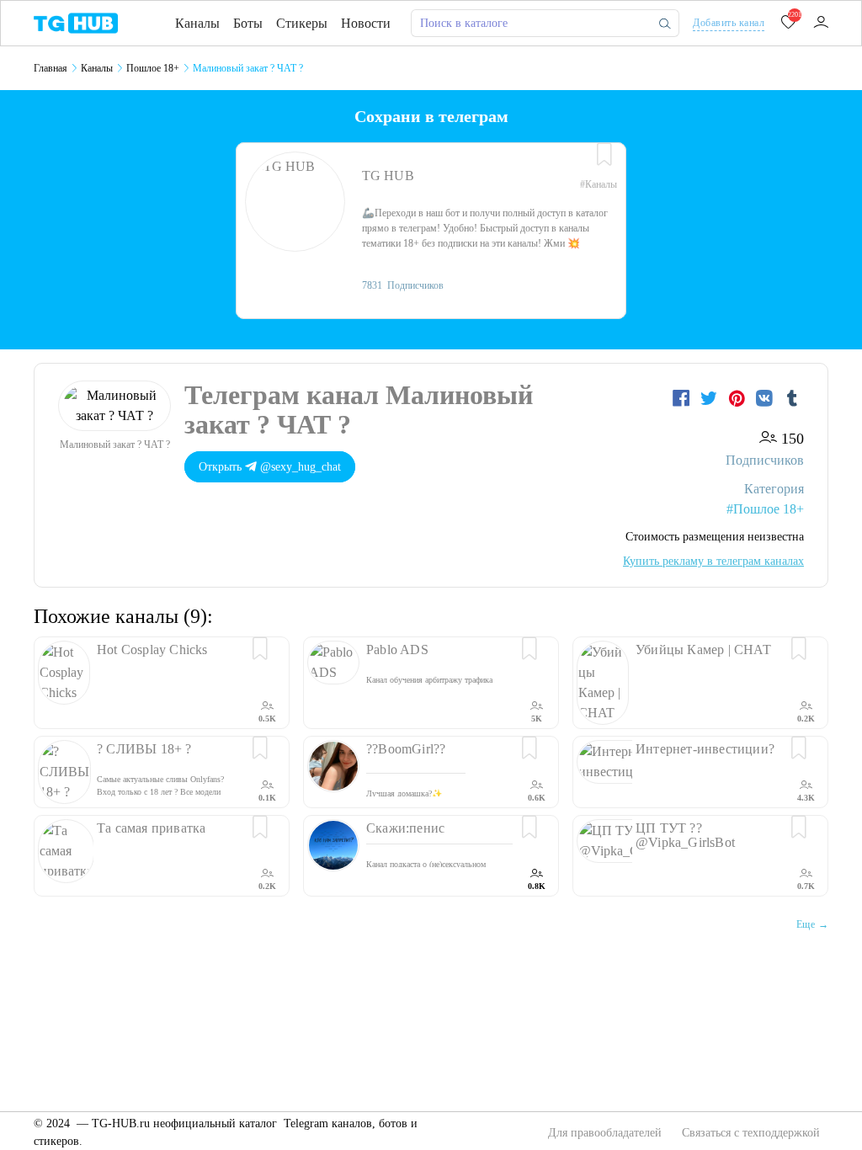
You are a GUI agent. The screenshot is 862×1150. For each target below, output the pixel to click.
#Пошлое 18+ (765, 509)
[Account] (820, 23)
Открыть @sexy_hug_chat (270, 467)
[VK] (766, 398)
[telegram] (76, 22)
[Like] (604, 155)
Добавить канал (728, 23)
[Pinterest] (738, 398)
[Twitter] (710, 398)
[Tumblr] (792, 398)
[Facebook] (683, 398)
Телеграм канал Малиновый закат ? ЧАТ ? (358, 409)
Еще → (812, 924)
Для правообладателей (606, 1132)
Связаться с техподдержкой (751, 1132)
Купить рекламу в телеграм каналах (713, 561)
